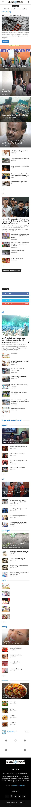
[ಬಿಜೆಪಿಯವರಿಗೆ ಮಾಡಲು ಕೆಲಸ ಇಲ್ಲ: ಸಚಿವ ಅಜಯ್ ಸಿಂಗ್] (6, 363)
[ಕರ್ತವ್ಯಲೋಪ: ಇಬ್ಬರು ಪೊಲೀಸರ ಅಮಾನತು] (5, 567)
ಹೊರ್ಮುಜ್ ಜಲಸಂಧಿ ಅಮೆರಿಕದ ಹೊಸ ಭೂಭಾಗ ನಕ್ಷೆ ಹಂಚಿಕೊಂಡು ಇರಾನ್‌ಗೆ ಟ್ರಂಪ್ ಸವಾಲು (20, 175)
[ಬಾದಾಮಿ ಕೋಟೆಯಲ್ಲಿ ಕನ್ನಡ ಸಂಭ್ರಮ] (5, 455)
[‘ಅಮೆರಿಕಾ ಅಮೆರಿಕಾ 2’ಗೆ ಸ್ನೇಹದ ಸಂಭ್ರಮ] (5, 448)
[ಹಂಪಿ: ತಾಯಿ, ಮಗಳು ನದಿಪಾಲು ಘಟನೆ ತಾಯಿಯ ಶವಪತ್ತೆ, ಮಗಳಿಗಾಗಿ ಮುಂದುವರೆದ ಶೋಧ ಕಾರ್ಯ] (6, 402)
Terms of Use (14, 802)
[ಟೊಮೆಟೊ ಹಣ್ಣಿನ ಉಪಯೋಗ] (5, 649)
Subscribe (26, 303)
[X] (19, 796)
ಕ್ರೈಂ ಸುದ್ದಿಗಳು (6, 530)
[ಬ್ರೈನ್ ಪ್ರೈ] (5, 710)
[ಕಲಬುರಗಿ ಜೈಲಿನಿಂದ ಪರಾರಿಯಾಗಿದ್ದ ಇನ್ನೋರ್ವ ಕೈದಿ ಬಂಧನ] (5, 553)
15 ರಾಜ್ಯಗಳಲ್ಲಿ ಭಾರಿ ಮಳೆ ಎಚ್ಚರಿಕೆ (17, 250)
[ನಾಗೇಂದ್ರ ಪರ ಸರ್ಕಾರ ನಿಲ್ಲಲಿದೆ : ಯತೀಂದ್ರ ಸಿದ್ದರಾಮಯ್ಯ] (6, 153)
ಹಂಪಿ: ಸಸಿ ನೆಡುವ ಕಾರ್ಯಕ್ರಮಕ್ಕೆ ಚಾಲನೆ (19, 392)
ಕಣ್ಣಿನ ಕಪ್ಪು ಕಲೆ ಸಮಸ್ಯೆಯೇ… (16, 655)
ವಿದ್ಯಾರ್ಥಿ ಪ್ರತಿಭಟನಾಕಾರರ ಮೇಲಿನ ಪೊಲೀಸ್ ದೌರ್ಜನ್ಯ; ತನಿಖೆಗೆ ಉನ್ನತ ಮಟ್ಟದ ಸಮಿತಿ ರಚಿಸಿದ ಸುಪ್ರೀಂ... (20, 244)
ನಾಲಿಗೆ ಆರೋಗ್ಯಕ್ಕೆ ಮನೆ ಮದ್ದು (16, 669)
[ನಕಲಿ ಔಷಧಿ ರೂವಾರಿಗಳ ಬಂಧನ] (15, 24)
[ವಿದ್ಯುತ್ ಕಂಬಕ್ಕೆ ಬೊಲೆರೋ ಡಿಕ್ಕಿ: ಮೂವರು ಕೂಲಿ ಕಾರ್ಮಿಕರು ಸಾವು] (15, 109)
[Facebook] (7, 796)
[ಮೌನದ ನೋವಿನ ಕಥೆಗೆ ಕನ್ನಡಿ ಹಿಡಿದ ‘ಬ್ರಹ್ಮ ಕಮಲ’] (5, 462)
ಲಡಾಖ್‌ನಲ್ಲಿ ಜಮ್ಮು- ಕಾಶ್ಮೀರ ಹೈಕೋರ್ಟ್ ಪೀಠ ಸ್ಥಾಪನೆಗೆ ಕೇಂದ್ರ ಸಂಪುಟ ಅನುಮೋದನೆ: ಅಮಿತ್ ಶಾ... (20, 236)
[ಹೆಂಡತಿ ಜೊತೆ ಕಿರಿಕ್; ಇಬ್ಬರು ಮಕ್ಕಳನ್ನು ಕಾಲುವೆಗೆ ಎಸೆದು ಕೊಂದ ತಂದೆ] (5, 574)
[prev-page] (3, 189)
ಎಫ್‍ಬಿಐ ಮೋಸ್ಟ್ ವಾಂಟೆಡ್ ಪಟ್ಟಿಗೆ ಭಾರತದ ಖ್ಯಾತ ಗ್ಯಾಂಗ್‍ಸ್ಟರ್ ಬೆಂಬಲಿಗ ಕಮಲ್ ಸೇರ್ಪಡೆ (15, 220)
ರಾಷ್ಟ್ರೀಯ (17, 193)
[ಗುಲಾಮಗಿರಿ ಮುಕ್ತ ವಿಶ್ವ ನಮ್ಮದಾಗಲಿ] (6, 410)
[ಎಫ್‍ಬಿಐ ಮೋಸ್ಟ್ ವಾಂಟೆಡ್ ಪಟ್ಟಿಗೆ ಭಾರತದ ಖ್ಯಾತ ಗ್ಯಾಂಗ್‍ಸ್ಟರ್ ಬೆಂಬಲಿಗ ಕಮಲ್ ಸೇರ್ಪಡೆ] (15, 207)
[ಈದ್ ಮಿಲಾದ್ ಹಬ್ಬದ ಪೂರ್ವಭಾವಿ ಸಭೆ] (6, 379)
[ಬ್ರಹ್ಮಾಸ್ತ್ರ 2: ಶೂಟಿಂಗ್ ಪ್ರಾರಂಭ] (6, 260)
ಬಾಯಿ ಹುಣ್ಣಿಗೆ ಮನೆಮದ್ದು (15, 662)
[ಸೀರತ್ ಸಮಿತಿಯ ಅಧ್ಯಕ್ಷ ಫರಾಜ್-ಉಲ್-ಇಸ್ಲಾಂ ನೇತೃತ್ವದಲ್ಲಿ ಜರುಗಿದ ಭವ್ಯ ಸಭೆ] (15, 325)
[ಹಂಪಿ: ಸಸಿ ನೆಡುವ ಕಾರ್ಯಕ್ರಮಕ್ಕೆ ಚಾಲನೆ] (6, 394)
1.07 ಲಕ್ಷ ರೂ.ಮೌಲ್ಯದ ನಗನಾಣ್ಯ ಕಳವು (17, 558)
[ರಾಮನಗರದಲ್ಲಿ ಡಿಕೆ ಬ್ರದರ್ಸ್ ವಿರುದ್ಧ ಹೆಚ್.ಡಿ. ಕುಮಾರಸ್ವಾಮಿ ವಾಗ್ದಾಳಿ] (15, 134)
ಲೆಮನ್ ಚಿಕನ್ (12, 716)
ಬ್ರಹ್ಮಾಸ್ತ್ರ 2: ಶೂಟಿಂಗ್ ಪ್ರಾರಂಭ (17, 258)
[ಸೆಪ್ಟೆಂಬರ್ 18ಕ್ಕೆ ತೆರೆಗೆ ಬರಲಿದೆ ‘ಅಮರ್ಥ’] (15, 436)
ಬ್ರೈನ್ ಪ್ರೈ (11, 709)
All (4, 193)
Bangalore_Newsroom (7, 442)
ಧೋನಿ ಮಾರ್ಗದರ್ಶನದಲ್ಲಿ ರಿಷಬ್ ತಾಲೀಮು (18, 515)
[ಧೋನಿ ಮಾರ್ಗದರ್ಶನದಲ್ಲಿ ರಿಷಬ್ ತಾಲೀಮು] (5, 517)
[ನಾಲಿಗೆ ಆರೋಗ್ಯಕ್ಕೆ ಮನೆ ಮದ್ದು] (5, 670)
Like (27, 293)
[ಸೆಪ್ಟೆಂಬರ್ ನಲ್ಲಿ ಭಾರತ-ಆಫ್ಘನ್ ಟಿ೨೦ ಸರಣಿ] (5, 510)
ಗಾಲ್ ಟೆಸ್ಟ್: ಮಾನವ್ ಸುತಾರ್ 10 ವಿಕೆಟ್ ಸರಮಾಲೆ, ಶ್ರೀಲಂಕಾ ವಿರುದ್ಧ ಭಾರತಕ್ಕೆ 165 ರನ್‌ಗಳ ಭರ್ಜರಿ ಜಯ (18, 502)
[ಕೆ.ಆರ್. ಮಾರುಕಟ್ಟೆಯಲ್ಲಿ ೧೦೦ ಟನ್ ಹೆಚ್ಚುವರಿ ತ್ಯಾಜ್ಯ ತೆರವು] (6, 160)
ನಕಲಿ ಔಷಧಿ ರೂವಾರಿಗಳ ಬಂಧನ (12, 15)
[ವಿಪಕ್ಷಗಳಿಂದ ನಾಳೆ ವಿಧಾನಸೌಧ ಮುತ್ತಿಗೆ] (15, 58)
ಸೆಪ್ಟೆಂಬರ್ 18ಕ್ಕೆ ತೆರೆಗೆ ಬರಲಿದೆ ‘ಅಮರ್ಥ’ (13, 440)
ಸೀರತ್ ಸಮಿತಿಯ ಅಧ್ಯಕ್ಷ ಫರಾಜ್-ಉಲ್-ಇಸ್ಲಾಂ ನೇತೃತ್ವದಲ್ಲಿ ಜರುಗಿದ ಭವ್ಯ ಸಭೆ (14, 339)
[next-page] (5, 189)
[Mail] (15, 796)
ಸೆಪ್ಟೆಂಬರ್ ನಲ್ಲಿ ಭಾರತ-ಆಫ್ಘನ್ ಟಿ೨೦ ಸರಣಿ (18, 508)
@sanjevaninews (12, 731)
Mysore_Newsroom (6, 223)
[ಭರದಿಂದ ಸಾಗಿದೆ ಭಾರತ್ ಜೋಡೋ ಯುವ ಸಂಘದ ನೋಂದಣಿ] (6, 371)
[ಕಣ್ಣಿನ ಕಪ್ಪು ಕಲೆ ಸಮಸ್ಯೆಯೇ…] (5, 656)
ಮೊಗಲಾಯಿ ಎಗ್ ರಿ (8, 695)
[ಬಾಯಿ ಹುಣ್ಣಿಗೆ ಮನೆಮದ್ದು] (5, 663)
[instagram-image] (6, 740)
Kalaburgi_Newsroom (6, 342)
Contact (8, 802)
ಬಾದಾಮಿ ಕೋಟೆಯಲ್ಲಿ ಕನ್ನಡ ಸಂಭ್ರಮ (17, 453)
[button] (2, 2)
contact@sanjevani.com (18, 785)
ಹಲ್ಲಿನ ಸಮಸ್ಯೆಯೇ (7, 642)
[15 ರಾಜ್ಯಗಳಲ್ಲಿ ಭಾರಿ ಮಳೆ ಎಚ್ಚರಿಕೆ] (6, 252)
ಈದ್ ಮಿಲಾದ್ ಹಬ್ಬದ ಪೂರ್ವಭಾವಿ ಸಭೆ (19, 376)
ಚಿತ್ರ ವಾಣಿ (4, 425)
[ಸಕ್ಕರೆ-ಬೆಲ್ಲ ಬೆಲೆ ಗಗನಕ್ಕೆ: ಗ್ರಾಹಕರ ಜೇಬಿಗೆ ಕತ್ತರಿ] (6, 183)
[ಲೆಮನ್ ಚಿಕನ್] (5, 717)
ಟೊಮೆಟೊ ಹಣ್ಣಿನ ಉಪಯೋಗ (16, 648)
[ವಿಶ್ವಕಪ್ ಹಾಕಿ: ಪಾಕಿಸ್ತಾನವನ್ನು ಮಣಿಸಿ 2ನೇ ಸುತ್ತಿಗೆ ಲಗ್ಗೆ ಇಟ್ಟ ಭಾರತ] (15, 489)
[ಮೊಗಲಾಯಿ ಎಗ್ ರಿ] (15, 691)
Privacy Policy (21, 802)
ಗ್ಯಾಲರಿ (4, 580)
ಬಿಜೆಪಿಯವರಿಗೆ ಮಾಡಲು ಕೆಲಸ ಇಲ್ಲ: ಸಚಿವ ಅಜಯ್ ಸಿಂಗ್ (15, 8)
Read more (5, 41)
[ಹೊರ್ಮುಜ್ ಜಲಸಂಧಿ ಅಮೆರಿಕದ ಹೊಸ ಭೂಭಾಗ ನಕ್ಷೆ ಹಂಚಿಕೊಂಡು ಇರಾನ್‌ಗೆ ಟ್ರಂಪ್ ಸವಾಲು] (6, 176)
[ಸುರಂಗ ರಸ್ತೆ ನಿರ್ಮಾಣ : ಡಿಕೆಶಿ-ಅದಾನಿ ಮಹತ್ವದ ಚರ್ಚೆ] (15, 83)
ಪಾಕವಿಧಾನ (5, 680)
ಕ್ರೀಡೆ (3, 479)
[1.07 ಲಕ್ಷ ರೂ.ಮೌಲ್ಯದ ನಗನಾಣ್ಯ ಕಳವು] (5, 560)
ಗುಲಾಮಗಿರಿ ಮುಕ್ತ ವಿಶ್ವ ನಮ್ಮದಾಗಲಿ (18, 408)
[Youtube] (24, 796)
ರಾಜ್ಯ (22, 193)
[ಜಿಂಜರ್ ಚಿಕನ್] (5, 724)
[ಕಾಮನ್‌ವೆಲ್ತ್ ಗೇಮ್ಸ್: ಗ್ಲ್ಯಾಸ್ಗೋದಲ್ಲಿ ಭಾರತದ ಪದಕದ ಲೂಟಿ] (5, 524)
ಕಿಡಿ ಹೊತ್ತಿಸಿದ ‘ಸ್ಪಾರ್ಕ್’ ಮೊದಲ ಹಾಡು (17, 467)
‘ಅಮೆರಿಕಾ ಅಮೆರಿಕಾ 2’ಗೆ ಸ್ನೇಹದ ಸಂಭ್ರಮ (18, 446)
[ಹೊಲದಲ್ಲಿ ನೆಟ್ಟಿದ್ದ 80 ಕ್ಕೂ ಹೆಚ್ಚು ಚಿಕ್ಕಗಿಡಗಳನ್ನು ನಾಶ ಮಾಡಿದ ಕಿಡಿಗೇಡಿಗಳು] (15, 541)
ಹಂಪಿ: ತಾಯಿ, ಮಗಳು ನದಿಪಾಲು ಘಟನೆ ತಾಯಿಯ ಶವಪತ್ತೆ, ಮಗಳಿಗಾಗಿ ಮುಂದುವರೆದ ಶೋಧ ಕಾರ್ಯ (20, 401)
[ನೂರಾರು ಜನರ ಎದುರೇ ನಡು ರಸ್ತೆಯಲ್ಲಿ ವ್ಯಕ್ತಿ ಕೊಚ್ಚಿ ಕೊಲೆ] (6, 168)
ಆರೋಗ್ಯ (4, 627)
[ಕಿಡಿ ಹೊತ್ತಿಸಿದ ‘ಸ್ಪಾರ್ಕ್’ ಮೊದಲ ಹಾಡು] (5, 469)
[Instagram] (11, 796)
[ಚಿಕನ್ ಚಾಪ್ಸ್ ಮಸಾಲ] (5, 703)
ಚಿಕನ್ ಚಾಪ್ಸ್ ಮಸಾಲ (14, 702)
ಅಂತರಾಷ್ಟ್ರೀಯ (10, 193)
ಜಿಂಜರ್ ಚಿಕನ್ (12, 722)
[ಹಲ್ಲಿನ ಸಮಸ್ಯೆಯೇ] (15, 637)
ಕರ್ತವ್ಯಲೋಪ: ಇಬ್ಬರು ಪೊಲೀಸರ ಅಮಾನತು (19, 565)
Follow (26, 297)
